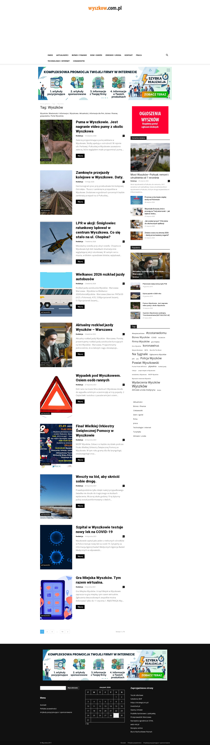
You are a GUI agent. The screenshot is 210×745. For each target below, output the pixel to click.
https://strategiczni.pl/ (140, 702)
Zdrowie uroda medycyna (143, 390)
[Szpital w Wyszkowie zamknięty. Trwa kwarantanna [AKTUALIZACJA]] (135, 315)
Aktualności (62, 55)
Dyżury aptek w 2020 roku (152, 293)
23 (122, 711)
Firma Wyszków (141, 341)
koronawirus (151, 345)
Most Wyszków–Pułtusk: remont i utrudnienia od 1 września (150, 176)
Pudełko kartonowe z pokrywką (143, 713)
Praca (139, 55)
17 (88, 711)
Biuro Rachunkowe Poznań (141, 732)
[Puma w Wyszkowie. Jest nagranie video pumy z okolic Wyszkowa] (135, 305)
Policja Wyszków (151, 358)
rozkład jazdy (162, 366)
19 (100, 711)
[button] (167, 55)
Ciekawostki (79, 61)
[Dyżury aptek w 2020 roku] (135, 296)
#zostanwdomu (156, 333)
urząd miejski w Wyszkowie (146, 370)
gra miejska (155, 342)
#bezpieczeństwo (138, 333)
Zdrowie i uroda (113, 55)
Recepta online (137, 728)
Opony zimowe (137, 710)
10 (62, 632)
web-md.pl (135, 724)
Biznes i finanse (79, 55)
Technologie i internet (59, 61)
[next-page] (68, 632)
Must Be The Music (156, 350)
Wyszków (139, 386)
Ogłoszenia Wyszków (157, 354)
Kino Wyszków (136, 346)
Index (50, 55)
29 (116, 715)
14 (111, 706)
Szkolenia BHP (136, 699)
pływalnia (152, 366)
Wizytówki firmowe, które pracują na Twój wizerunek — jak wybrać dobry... (157, 211)
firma (135, 419)
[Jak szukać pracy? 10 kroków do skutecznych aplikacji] (137, 224)
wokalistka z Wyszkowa (139, 374)
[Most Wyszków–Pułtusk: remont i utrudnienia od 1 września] (150, 157)
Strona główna (45, 104)
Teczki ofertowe (137, 695)
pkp (137, 359)
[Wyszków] (105, 8)
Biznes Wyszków (141, 337)
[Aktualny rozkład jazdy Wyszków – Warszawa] (150, 266)
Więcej (80, 156)
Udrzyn (134, 370)
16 (122, 706)
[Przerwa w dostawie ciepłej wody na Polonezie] (137, 200)
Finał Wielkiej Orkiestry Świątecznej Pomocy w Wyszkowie (95, 430)
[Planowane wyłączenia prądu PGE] (135, 286)
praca (135, 423)
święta (159, 390)
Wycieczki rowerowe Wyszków (141, 378)
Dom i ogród (96, 55)
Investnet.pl (135, 706)
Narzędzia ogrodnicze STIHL (142, 721)
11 (94, 706)
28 (111, 715)
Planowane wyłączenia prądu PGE (155, 284)
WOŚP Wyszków (153, 374)
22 (116, 711)
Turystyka (137, 432)
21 (111, 711)
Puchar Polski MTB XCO (139, 366)
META (146, 350)
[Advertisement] (105, 34)
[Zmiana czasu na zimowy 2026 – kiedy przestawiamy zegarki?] (137, 236)
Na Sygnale (140, 354)
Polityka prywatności (48, 708)
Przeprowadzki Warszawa (141, 717)
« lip (87, 724)
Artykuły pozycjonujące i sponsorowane (56, 712)
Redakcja (79, 136)
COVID (153, 337)
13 (105, 706)
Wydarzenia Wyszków (146, 382)
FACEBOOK (161, 337)
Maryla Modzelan (137, 350)
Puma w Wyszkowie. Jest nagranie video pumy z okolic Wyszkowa (99, 126)
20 (105, 711)
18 (94, 711)
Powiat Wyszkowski (145, 362)
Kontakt (129, 55)
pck (133, 359)
